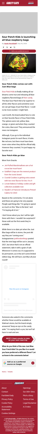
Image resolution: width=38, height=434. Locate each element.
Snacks (10, 371)
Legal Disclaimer (29, 403)
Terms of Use (28, 399)
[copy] (14, 47)
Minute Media (12, 418)
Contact (5, 392)
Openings (27, 388)
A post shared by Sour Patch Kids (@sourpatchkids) (20, 310)
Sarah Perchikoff (10, 43)
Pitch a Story (28, 395)
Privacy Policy (7, 399)
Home (4, 371)
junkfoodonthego (21, 238)
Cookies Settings (8, 413)
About (4, 388)
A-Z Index (27, 407)
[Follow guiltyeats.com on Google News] (32, 363)
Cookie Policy (7, 403)
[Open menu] (3, 3)
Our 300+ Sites (29, 392)
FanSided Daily (8, 395)
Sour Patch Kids (8, 92)
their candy (28, 98)
